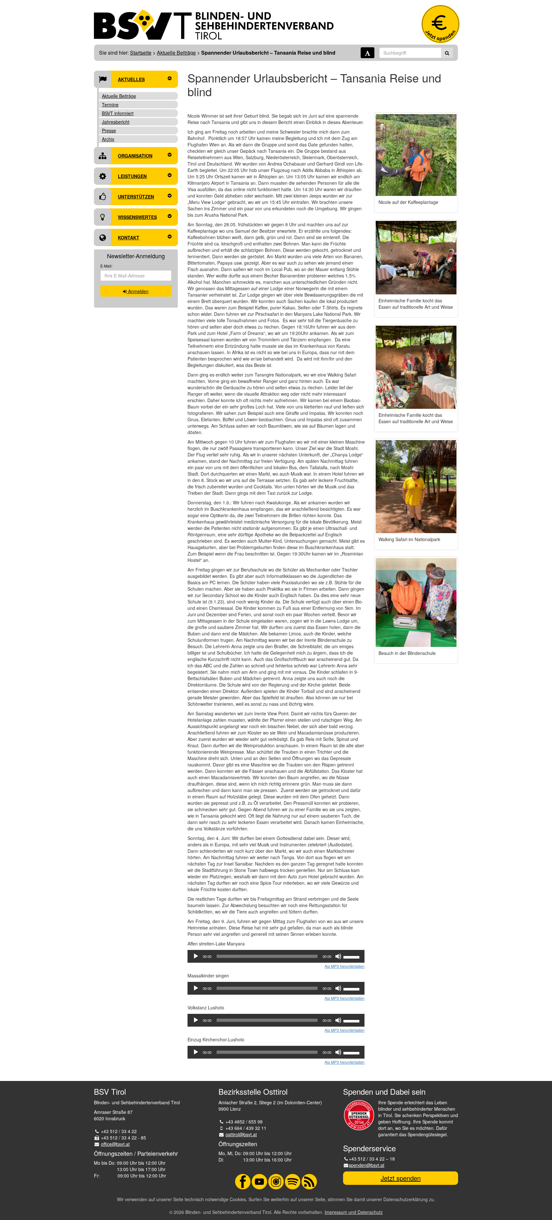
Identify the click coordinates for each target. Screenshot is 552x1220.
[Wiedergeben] (196, 956)
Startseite (140, 52)
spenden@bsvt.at (366, 1165)
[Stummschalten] (338, 956)
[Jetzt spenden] (440, 24)
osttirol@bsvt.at (241, 1134)
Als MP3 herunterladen (344, 966)
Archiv (108, 139)
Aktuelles (131, 79)
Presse (109, 130)
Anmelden (138, 291)
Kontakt (128, 237)
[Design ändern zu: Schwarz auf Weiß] (367, 52)
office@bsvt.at (115, 1144)
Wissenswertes (137, 217)
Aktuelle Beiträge (176, 52)
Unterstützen (136, 196)
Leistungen (132, 176)
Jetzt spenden (401, 1178)
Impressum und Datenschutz (354, 1212)
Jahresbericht (115, 122)
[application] (276, 956)
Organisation (135, 155)
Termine (110, 104)
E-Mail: (106, 265)
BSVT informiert (118, 113)
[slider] (352, 956)
